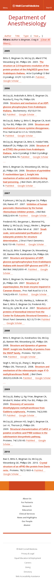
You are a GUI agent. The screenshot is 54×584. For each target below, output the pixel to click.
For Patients (27, 502)
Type (26, 35)
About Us (27, 498)
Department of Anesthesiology (27, 20)
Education (27, 510)
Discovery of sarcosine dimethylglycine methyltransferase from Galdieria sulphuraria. (24, 408)
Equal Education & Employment (28, 558)
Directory (28, 572)
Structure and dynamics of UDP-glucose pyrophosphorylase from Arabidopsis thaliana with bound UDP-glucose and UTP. (27, 262)
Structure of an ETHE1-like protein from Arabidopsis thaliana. (26, 149)
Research (27, 506)
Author (7, 35)
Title (17, 35)
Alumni (27, 525)
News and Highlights (27, 517)
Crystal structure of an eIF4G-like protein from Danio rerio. (26, 466)
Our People (27, 521)
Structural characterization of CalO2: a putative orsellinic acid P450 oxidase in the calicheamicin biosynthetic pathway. (26, 433)
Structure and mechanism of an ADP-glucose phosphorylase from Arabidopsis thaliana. (26, 107)
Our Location (4, 485)
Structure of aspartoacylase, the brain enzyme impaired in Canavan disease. (26, 287)
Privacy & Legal (27, 553)
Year (36, 35)
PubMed (40, 76)
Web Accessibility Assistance (28, 576)
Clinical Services (27, 513)
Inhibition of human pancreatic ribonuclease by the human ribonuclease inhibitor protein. (25, 208)
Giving (27, 567)
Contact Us (49, 485)
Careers (27, 562)
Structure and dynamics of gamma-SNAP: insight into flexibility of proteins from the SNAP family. (26, 349)
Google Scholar (11, 80)
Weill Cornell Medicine (27, 538)
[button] (49, 5)
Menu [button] (5, 8)
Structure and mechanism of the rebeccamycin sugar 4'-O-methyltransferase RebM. (26, 370)
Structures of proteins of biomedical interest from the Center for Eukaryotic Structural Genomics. (26, 312)
